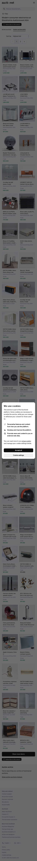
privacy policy (26, 441)
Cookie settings (18, 455)
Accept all (18, 450)
